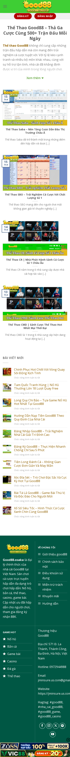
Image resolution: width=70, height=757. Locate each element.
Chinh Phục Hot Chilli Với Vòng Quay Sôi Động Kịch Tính (39, 371)
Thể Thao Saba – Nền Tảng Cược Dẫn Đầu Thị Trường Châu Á (35, 131)
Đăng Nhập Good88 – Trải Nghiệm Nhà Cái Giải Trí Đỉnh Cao (38, 433)
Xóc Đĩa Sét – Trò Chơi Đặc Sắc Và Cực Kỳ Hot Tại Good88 (40, 479)
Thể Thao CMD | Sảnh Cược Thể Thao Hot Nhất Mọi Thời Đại (35, 326)
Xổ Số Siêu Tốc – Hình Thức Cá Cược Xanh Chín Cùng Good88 (39, 510)
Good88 (43, 636)
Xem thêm (34, 78)
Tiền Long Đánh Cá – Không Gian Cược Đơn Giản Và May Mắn (37, 463)
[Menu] (5, 6)
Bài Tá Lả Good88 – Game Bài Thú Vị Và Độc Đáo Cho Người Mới (39, 494)
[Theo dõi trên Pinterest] (62, 726)
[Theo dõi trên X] (56, 726)
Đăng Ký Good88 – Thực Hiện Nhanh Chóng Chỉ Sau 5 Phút (40, 448)
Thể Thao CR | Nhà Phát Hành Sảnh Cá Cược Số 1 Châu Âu (35, 261)
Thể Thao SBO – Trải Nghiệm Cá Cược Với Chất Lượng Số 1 (35, 196)
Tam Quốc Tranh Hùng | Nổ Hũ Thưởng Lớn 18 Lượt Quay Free (36, 386)
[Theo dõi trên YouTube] (53, 734)
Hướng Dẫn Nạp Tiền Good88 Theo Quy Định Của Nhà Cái (39, 417)
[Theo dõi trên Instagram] (49, 726)
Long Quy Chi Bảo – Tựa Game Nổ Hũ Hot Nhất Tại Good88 (40, 402)
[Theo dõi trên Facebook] (42, 726)
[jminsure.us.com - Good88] (37, 6)
